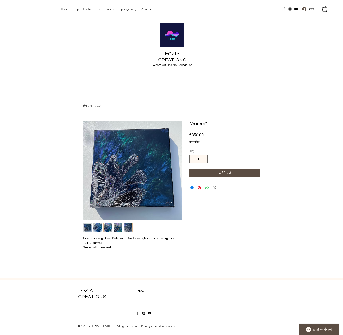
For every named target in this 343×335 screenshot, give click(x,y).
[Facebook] (284, 9)
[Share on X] (214, 187)
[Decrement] (192, 159)
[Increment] (204, 159)
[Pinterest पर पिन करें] (199, 187)
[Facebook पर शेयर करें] (192, 187)
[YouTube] (296, 9)
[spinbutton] (198, 159)
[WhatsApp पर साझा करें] (207, 187)
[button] (324, 9)
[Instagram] (290, 9)
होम (85, 106)
